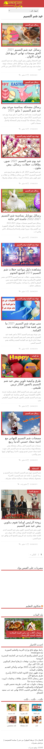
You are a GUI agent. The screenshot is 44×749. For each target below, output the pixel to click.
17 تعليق (24, 291)
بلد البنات (35, 356)
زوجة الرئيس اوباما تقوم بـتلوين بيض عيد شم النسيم (22, 523)
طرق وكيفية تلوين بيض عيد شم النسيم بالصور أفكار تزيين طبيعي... (22, 384)
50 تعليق (24, 406)
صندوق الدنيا (34, 491)
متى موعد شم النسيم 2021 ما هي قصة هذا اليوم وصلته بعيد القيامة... (23, 326)
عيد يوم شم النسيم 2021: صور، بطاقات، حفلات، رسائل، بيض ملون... (22, 164)
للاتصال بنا (39, 740)
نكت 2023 (37, 713)
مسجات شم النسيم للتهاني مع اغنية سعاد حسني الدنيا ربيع (23, 439)
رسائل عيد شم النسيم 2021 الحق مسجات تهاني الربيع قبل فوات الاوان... (23, 53)
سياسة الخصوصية (10, 740)
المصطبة (35, 468)
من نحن (21, 740)
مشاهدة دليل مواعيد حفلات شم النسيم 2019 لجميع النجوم (22, 271)
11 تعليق (24, 544)
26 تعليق (24, 237)
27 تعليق (24, 75)
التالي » (33, 554)
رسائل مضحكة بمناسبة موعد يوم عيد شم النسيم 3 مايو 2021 (21, 108)
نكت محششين (11, 726)
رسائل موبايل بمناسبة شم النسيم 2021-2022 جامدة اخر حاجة (21, 217)
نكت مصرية (24, 713)
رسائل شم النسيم (32, 25)
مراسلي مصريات (37, 743)
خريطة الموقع (30, 740)
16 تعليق (24, 129)
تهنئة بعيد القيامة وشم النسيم (28, 136)
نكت (36, 726)
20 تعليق (24, 460)
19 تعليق (24, 349)
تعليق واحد (23, 484)
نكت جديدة (11, 713)
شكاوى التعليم (33, 606)
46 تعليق (24, 183)
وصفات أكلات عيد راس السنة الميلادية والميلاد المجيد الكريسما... (26, 634)
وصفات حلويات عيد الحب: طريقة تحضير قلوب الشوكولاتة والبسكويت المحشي (23, 685)
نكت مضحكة (24, 726)
